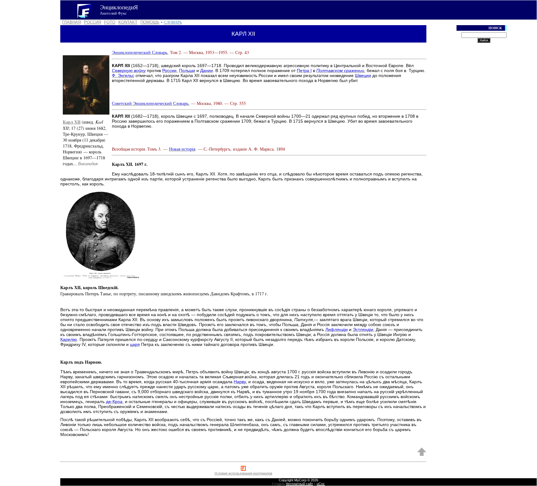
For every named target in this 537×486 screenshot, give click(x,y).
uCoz (321, 484)
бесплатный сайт (299, 484)
